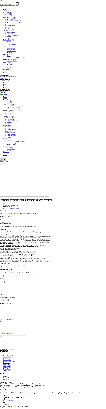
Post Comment (4, 300)
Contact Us (6, 378)
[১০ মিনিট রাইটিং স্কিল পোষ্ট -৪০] (6, 347)
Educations (6, 152)
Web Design (6, 131)
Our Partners (6, 379)
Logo (8, 114)
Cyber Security (7, 138)
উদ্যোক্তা (9, 126)
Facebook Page (11, 149)
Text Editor (10, 137)
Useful (5, 87)
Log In (2, 157)
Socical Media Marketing (13, 109)
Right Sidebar (7, 369)
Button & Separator (8, 355)
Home (5, 97)
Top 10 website (11, 132)
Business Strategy (11, 129)
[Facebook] (1, 90)
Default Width (7, 360)
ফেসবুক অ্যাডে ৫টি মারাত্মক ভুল (6, 319)
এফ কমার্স (9, 128)
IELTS (8, 153)
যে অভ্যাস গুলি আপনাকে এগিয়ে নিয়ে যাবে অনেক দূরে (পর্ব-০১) (13, 335)
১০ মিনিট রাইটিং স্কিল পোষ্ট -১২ (6, 333)
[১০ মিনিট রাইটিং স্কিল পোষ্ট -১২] (6, 332)
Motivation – (10, 101)
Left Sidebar (6, 363)
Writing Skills (10, 106)
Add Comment (4, 294)
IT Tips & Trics (11, 117)
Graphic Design (11, 111)
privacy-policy (7, 366)
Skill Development (8, 104)
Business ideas (7, 125)
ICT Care (10, 404)
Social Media (6, 146)
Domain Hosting (11, 134)
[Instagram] (5, 90)
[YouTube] (9, 90)
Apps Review (10, 119)
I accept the (9, 297)
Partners (5, 83)
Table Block (6, 370)
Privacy (5, 86)
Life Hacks (9, 103)
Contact (5, 155)
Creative (9, 113)
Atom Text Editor (11, 135)
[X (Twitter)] (3, 90)
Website (2, 282)
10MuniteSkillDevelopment (14, 107)
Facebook (9, 147)
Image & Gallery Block (9, 361)
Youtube (9, 150)
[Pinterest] (7, 90)
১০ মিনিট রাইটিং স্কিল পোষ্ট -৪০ (7, 349)
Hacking (9, 140)
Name (1, 276)
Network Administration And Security (16, 141)
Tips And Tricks (7, 116)
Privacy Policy (12, 297)
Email (1, 279)
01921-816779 (11, 400)
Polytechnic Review (12, 144)
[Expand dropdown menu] (10, 100)
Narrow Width (7, 364)
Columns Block (7, 357)
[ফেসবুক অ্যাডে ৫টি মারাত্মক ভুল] (6, 318)
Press (4, 84)
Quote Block (6, 367)
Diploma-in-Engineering (9, 143)
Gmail (8, 123)
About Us (5, 98)
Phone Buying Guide (12, 122)
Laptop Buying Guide (12, 120)
